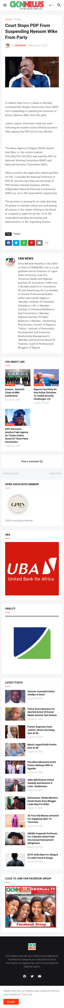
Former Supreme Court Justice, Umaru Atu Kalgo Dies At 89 (41, 730)
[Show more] (47, 243)
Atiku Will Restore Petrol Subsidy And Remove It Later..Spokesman (40, 783)
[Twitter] (16, 243)
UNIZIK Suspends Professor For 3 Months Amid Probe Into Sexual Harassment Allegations (42, 838)
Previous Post (11, 473)
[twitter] (32, 976)
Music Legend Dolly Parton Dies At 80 (41, 746)
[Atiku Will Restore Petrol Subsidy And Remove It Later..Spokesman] (15, 785)
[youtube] (39, 976)
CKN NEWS (25, 258)
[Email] (39, 243)
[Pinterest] (31, 243)
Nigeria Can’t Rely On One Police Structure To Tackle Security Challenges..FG (45, 394)
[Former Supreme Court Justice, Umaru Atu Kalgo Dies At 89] (15, 731)
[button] (4, 5)
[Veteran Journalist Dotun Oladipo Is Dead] (15, 696)
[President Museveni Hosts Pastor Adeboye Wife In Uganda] (15, 767)
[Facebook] (8, 243)
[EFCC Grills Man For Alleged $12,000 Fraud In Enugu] (15, 859)
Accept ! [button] (11, 1001)
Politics (18, 19)
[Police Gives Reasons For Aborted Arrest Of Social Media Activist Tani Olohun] (15, 714)
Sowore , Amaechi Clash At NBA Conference (14, 392)
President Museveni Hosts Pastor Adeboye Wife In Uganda (41, 765)
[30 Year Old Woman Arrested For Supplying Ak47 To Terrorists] (15, 820)
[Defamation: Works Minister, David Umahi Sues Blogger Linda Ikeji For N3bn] (15, 803)
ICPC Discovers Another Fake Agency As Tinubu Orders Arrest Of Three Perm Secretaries (16, 435)
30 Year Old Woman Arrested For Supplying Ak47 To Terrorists (43, 818)
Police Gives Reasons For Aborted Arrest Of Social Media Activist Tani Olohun (42, 712)
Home (8, 19)
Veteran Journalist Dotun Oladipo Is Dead (41, 693)
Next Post (55, 473)
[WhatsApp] (23, 243)
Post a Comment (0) (32, 461)
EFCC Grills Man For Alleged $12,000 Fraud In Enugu (42, 856)
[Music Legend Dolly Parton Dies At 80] (15, 749)
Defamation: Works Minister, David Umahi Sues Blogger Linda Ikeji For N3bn (42, 801)
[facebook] (24, 976)
